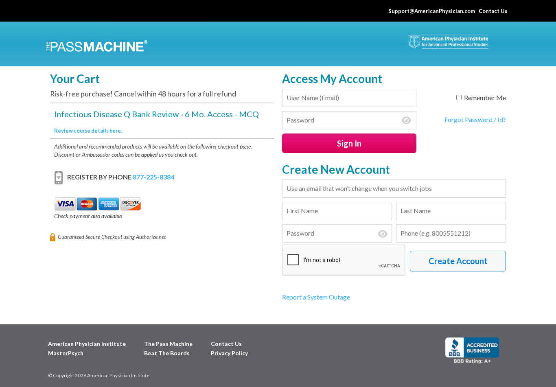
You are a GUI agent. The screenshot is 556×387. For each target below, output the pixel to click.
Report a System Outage (316, 297)
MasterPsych (65, 353)
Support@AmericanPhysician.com (431, 11)
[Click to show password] (406, 120)
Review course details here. (88, 130)
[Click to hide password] (382, 234)
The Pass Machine (168, 344)
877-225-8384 (153, 177)
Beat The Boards (167, 353)
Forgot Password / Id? (475, 119)
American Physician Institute (87, 344)
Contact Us (494, 11)
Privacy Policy (229, 353)
